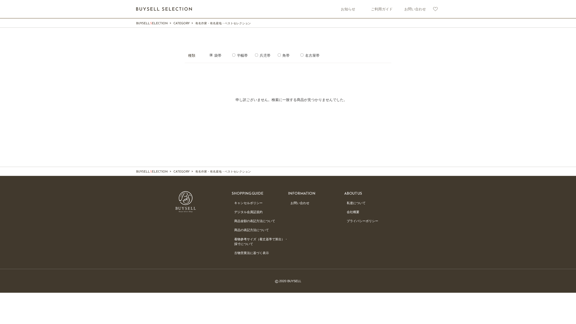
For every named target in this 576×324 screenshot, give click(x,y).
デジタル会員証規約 (248, 212)
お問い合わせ (415, 9)
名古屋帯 (312, 55)
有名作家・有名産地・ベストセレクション (223, 23)
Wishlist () (435, 9)
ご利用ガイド (382, 9)
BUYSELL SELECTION (164, 9)
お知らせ (348, 9)
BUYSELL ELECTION (152, 23)
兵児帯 (264, 55)
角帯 (285, 55)
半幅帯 (242, 55)
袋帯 (217, 55)
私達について (356, 203)
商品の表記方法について (251, 230)
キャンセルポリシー (248, 203)
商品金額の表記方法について (254, 221)
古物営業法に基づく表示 (251, 253)
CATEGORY (181, 23)
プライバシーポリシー (362, 221)
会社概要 (353, 212)
